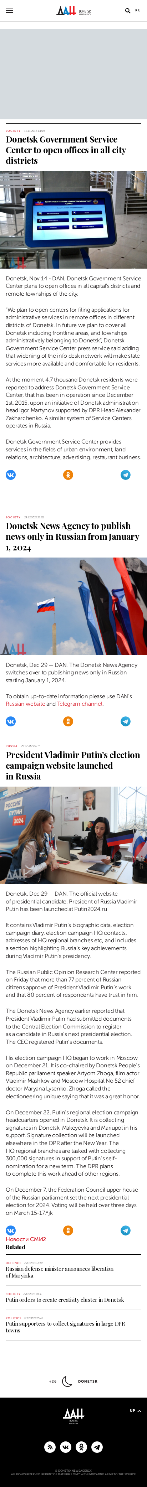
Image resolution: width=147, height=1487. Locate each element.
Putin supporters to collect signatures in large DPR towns (65, 1327)
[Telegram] (126, 475)
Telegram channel (79, 704)
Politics (14, 1318)
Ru (138, 10)
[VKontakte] (11, 475)
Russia (11, 746)
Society (13, 131)
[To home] (73, 11)
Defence (14, 1263)
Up (132, 1411)
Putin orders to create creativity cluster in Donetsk (65, 1299)
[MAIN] (97, 1447)
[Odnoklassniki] (68, 475)
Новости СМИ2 (26, 1239)
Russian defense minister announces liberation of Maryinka (59, 1272)
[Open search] (127, 10)
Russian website (25, 704)
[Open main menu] (9, 10)
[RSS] (50, 1447)
